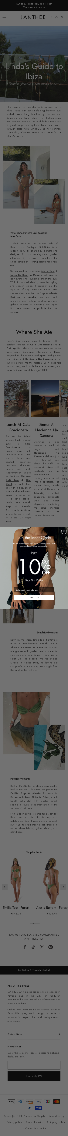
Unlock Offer (34, 597)
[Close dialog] (64, 531)
